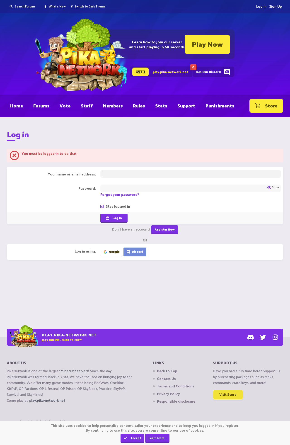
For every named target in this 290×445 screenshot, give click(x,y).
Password (86, 188)
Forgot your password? (119, 194)
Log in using (85, 251)
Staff (87, 106)
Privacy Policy (168, 394)
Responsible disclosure (176, 401)
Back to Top (167, 371)
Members (113, 106)
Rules (139, 106)
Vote (65, 106)
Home (16, 106)
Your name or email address (71, 174)
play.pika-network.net (47, 400)
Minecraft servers (74, 370)
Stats (161, 106)
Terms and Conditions (175, 386)
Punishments (219, 106)
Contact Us (166, 379)
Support (186, 106)
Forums (41, 106)
